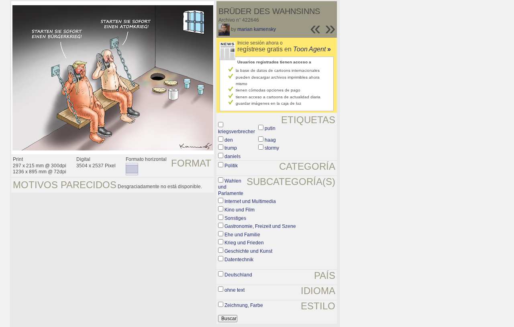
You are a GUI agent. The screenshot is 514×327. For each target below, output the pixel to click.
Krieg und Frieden (244, 243)
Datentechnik (238, 259)
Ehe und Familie (242, 235)
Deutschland (238, 275)
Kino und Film (239, 210)
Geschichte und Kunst (248, 251)
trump (230, 148)
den (228, 140)
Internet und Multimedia (250, 201)
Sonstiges (235, 218)
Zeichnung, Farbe (243, 305)
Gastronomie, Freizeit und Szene (260, 226)
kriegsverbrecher (236, 131)
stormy (272, 148)
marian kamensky (256, 29)
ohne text (234, 290)
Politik (231, 166)
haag (270, 140)
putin (270, 128)
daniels (232, 156)
